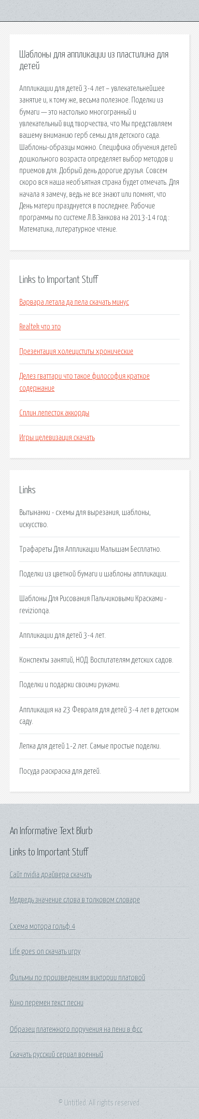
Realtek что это (40, 327)
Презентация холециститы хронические (76, 351)
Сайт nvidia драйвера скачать (51, 875)
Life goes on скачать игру (45, 952)
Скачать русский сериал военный (56, 1055)
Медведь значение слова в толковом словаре (75, 900)
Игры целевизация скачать (57, 438)
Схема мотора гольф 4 (42, 926)
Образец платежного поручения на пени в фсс (76, 1029)
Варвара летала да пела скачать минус (74, 302)
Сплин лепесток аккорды (54, 413)
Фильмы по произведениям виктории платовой (77, 978)
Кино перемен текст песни (47, 1003)
